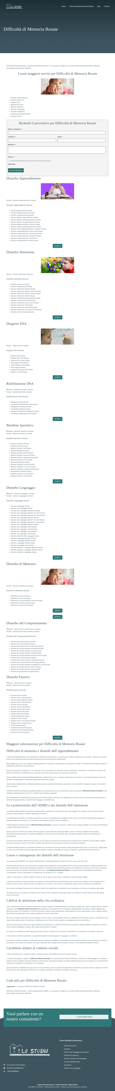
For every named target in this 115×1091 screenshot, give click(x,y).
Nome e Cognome (15, 129)
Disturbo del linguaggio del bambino (76, 1052)
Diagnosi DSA (15, 102)
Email (60, 137)
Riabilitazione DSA (17, 105)
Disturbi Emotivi (16, 116)
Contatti (107, 6)
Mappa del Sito (73, 1084)
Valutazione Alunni (70, 1046)
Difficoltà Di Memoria (71, 1055)
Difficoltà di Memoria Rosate (16, 991)
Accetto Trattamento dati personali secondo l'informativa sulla (30, 161)
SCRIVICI (58, 246)
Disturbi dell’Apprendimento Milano (81, 6)
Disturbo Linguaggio (18, 109)
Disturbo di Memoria (18, 111)
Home (64, 6)
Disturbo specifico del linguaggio (75, 1058)
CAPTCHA (11, 164)
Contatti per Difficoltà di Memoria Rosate (31, 986)
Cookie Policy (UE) (61, 1084)
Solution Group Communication (70, 1087)
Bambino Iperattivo (17, 107)
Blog (98, 6)
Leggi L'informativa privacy (45, 1084)
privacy (49, 161)
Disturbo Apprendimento (19, 98)
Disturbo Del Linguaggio (72, 1068)
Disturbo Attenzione (17, 100)
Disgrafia (67, 1049)
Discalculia (67, 1065)
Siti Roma (84, 1087)
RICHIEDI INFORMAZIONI (15, 1068)
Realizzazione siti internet (52, 1087)
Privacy (11, 157)
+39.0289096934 (13, 1071)
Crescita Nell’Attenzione (72, 1062)
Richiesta (12, 144)
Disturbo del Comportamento (21, 114)
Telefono (12, 137)
